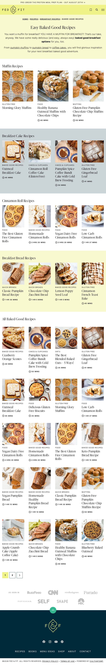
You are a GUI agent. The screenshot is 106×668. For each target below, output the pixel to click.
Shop (61, 651)
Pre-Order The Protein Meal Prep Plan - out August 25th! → (53, 2)
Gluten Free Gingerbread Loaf (89, 173)
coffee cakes (59, 47)
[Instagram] (50, 642)
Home (25, 19)
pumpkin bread (40, 47)
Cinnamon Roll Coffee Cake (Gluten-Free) (38, 173)
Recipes (34, 19)
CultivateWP (96, 661)
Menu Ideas (47, 651)
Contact (85, 651)
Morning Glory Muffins (16, 108)
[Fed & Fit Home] (13, 10)
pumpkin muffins (19, 47)
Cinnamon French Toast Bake (90, 295)
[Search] (97, 10)
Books (33, 651)
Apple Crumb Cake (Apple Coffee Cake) (10, 551)
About (72, 651)
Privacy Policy (50, 661)
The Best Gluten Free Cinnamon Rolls (12, 237)
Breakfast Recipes (50, 19)
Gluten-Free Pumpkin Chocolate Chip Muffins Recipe (88, 112)
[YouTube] (56, 642)
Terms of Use (67, 661)
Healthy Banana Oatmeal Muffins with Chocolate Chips (52, 112)
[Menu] (103, 10)
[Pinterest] (62, 642)
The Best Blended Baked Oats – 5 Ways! (65, 359)
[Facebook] (44, 642)
